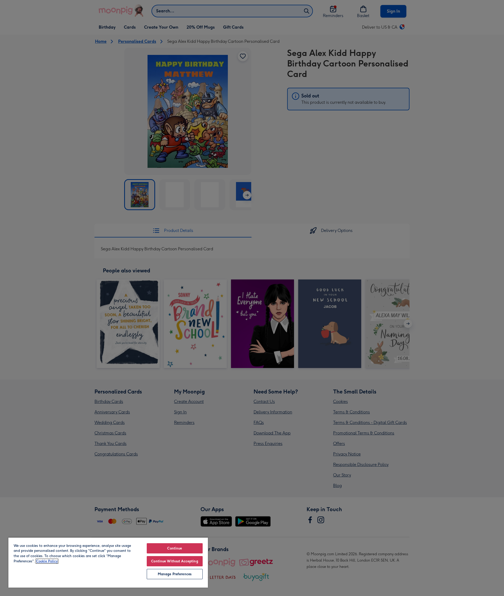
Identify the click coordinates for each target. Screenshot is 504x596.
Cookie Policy (47, 561)
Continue (174, 548)
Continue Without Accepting (174, 561)
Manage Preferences (175, 574)
